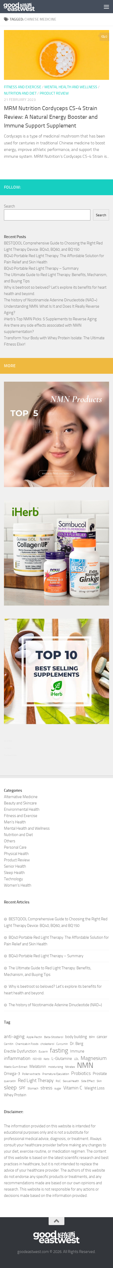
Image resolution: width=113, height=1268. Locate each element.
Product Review (54, 93)
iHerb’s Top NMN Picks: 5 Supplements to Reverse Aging (50, 319)
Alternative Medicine (21, 796)
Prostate (100, 1073)
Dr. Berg (76, 1043)
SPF (22, 1088)
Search (9, 206)
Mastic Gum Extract (15, 1067)
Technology (13, 879)
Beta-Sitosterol (53, 1037)
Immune (77, 1051)
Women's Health (17, 885)
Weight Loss (94, 1088)
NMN (85, 1065)
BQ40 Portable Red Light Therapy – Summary (41, 268)
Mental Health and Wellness (70, 87)
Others (9, 841)
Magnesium (94, 1058)
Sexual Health (71, 1081)
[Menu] (106, 6)
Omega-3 (12, 1073)
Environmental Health (21, 809)
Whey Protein (15, 1095)
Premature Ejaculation (55, 1074)
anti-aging (14, 1036)
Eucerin (43, 1051)
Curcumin (62, 1044)
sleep (10, 1087)
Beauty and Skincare (20, 803)
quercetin (10, 1081)
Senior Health (15, 866)
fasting (59, 1050)
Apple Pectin (34, 1037)
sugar (57, 1088)
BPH (92, 1037)
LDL (76, 1059)
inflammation (17, 1058)
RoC (58, 1081)
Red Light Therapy (36, 1080)
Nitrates (70, 1067)
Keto (46, 1059)
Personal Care (15, 847)
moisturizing (55, 1067)
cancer (102, 1036)
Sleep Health (14, 872)
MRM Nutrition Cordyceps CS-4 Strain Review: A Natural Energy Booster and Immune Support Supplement (51, 117)
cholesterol (47, 1044)
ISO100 (37, 1059)
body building (76, 1036)
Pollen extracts (31, 1074)
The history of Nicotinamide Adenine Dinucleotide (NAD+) (50, 300)
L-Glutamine (62, 1058)
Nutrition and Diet (20, 93)
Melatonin (37, 1066)
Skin (99, 1081)
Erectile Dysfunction (20, 1051)
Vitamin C (72, 1088)
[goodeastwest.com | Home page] (24, 6)
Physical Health (16, 853)
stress (46, 1088)
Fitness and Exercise (22, 87)
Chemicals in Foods (27, 1044)
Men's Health (15, 822)
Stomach (33, 1088)
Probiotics (81, 1073)
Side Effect (88, 1081)
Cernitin (8, 1044)
